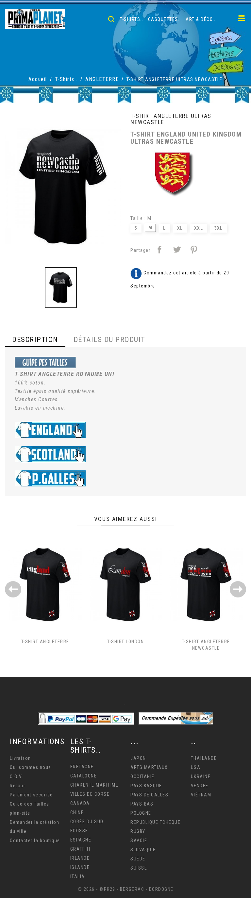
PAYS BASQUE (146, 785)
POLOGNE (140, 813)
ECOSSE (79, 830)
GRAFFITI (80, 849)
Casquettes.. (164, 19)
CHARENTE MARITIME (94, 785)
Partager (159, 249)
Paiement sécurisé (31, 794)
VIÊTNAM (201, 794)
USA (196, 767)
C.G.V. (16, 776)
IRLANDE (80, 858)
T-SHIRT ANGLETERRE (45, 641)
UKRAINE (201, 776)
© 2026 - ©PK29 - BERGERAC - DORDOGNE (126, 889)
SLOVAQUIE (143, 849)
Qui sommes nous (30, 767)
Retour (17, 785)
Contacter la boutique (35, 840)
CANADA (80, 803)
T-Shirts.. (131, 19)
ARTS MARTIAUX (149, 767)
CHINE (77, 812)
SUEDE (137, 858)
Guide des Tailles (29, 804)
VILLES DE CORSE (90, 794)
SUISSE (138, 868)
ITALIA (77, 876)
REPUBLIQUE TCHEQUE (155, 822)
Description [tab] (35, 339)
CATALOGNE (83, 775)
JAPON (138, 758)
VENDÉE (200, 785)
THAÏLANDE (204, 758)
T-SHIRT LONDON (125, 641)
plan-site (20, 813)
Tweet (176, 249)
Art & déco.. (200, 19)
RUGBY (137, 831)
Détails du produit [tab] (109, 339)
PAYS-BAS (141, 804)
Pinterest (193, 249)
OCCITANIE (142, 776)
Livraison (20, 758)
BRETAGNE (82, 766)
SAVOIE (138, 840)
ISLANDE (80, 867)
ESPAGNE (81, 839)
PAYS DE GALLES (149, 794)
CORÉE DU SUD (87, 821)
